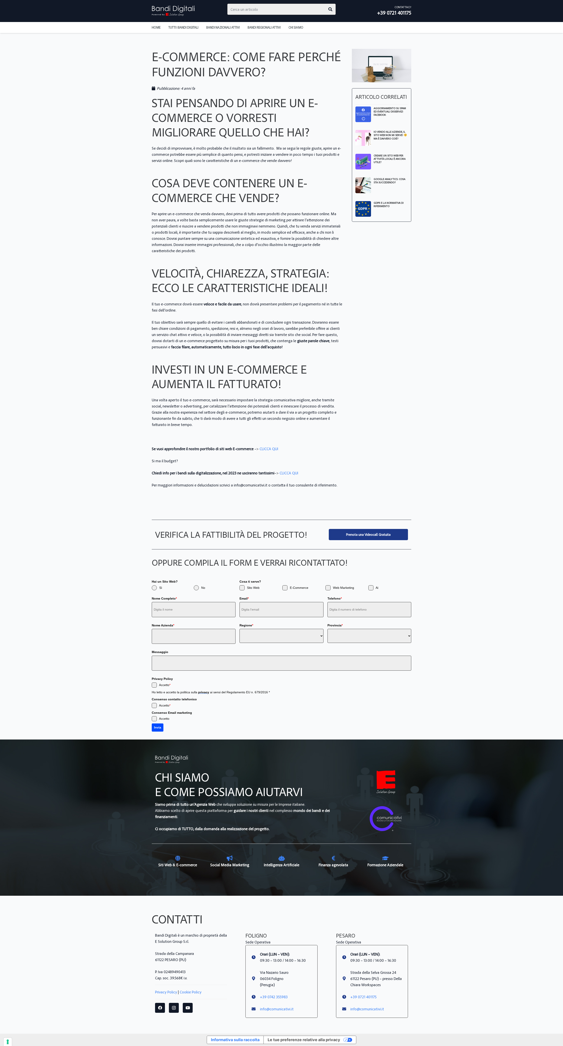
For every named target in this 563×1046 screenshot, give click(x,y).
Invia (157, 727)
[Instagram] (174, 1008)
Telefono (334, 598)
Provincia (335, 625)
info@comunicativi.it (277, 1008)
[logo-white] (386, 782)
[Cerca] (330, 9)
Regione (246, 625)
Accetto (164, 685)
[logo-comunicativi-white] (386, 819)
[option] (178, 861)
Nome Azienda (163, 625)
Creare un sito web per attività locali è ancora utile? (390, 159)
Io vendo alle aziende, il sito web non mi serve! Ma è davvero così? (389, 135)
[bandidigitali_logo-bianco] (173, 11)
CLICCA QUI (269, 448)
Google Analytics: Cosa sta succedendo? (389, 180)
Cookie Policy (190, 991)
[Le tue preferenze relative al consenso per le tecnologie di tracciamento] (8, 1042)
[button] (306, 27)
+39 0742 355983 (274, 996)
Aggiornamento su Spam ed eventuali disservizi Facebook (390, 111)
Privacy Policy (166, 991)
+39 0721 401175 (363, 996)
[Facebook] (160, 1008)
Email (244, 598)
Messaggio (160, 652)
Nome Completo (164, 598)
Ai (377, 587)
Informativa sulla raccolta (235, 1039)
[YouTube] (188, 1008)
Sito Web (253, 587)
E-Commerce (299, 587)
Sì (160, 587)
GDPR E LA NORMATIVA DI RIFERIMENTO (389, 204)
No (203, 587)
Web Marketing (343, 587)
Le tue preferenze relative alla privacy (304, 1039)
